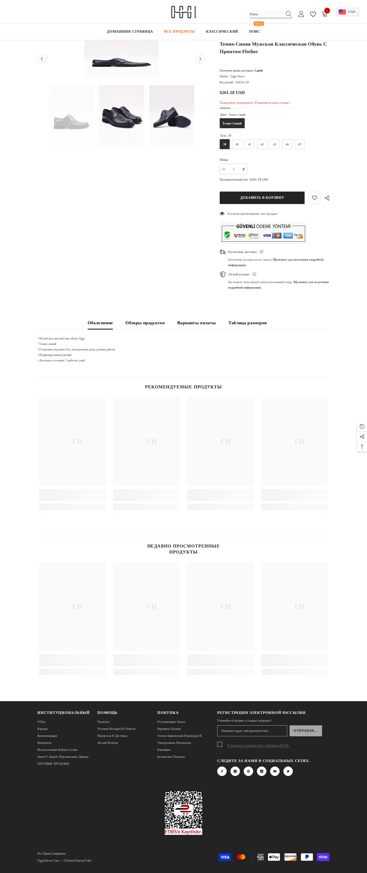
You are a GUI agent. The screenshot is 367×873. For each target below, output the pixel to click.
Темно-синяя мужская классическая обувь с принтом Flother (273, 47)
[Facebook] (222, 771)
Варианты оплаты (196, 322)
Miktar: (224, 160)
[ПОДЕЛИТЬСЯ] (325, 198)
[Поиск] (271, 14)
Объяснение (100, 322)
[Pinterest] (248, 771)
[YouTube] (275, 771)
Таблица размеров (247, 322)
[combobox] (266, 14)
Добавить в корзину (262, 198)
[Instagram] (235, 771)
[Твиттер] (288, 771)
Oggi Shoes (237, 76)
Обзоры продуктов (145, 322)
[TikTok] (261, 771)
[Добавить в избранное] (314, 198)
